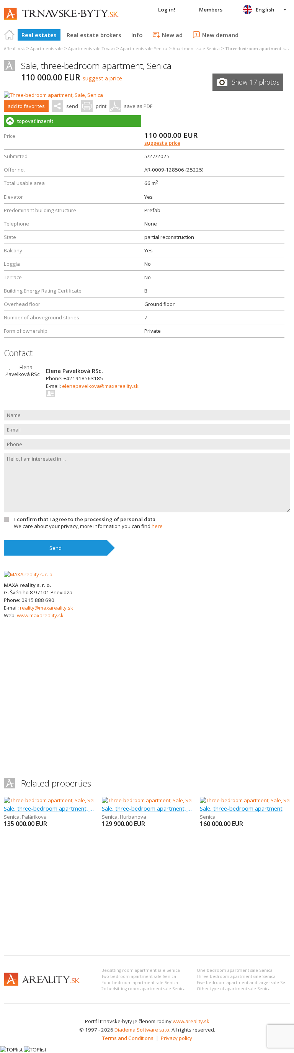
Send (55, 547)
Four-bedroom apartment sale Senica (139, 982)
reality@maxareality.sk (46, 607)
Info (136, 35)
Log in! (166, 9)
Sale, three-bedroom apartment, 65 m (49, 808)
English (265, 9)
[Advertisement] (147, 892)
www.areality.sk (191, 1021)
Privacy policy (176, 1038)
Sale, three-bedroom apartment (241, 808)
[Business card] (51, 393)
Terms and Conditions (128, 1038)
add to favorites (26, 106)
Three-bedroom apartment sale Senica (236, 976)
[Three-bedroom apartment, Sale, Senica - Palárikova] (65, 800)
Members (210, 9)
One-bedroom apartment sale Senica (235, 970)
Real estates (39, 35)
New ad (172, 35)
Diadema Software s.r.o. (142, 1029)
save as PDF (138, 106)
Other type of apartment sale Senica (234, 988)
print (101, 106)
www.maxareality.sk (40, 615)
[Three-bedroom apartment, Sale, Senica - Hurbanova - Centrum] (175, 800)
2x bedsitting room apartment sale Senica (143, 988)
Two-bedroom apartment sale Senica (138, 976)
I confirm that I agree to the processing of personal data (84, 519)
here (157, 526)
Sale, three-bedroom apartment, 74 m (147, 808)
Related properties (56, 783)
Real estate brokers (94, 35)
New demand (220, 35)
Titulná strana (9, 35)
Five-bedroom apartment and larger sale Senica (245, 982)
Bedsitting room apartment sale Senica (140, 970)
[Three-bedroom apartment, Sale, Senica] (53, 95)
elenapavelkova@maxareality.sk (100, 386)
